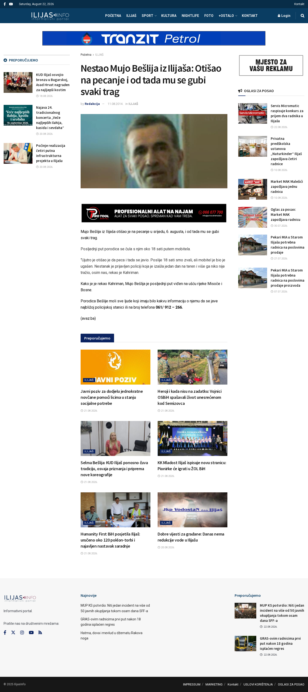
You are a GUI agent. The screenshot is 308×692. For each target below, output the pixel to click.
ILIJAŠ (131, 16)
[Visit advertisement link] (154, 42)
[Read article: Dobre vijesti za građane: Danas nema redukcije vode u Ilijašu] (192, 509)
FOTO (208, 16)
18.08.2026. (46, 96)
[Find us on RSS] (40, 633)
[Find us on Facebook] (5, 4)
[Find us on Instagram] (22, 633)
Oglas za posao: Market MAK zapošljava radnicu (285, 214)
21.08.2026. (90, 410)
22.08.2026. (280, 127)
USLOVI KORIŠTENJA (258, 684)
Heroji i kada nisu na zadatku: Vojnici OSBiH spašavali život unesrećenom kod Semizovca (189, 397)
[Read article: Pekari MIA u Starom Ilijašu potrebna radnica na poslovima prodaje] (252, 245)
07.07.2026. (280, 291)
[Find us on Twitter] (13, 633)
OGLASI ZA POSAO (291, 684)
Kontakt (299, 4)
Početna (86, 54)
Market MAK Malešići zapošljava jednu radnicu (287, 186)
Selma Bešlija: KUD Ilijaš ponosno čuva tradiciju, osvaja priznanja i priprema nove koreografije (114, 468)
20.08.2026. (167, 547)
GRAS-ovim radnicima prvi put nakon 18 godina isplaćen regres (280, 643)
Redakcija (92, 104)
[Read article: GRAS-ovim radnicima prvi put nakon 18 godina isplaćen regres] (245, 643)
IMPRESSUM (191, 684)
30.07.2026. (280, 225)
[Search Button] (302, 15)
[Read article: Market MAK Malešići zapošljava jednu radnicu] (252, 189)
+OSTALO (226, 16)
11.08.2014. (115, 104)
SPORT (147, 16)
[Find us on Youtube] (11, 4)
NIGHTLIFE (190, 16)
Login (285, 16)
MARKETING (214, 684)
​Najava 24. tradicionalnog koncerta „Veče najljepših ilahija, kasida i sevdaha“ (50, 117)
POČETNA (113, 16)
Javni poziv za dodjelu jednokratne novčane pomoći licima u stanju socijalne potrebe (112, 397)
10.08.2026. (280, 170)
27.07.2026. (280, 258)
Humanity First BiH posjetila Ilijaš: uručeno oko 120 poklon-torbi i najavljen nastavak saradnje (110, 540)
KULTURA (168, 16)
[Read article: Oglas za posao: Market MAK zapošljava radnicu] (252, 217)
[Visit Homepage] (50, 15)
